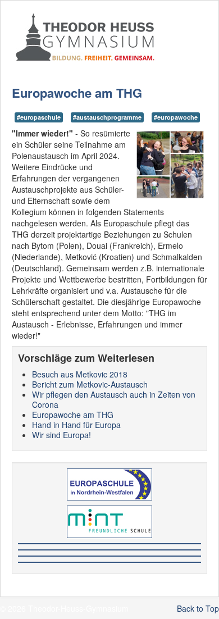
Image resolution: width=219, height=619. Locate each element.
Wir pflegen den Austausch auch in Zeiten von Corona (113, 399)
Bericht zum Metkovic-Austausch (90, 384)
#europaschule (39, 117)
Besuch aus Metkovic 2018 (79, 374)
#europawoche (176, 117)
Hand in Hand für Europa (76, 424)
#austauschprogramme (107, 117)
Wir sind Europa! (61, 434)
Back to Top (198, 608)
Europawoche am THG (72, 414)
